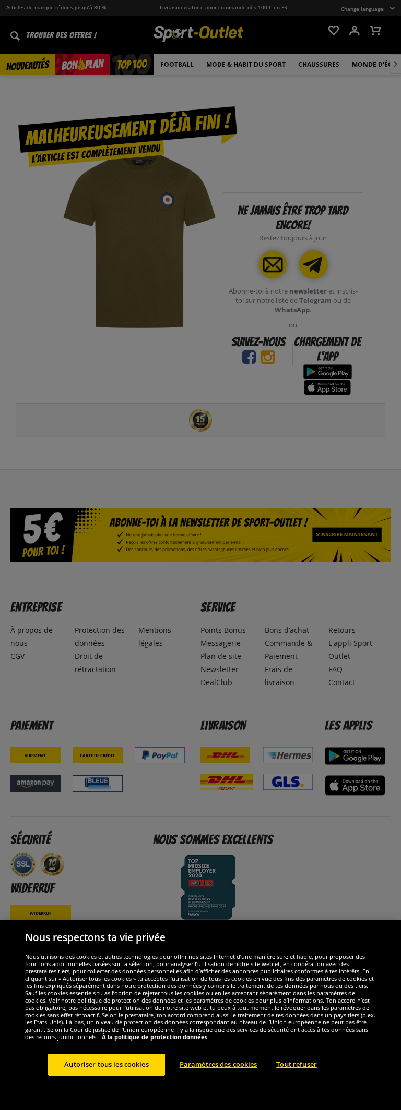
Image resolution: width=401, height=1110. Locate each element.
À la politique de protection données (153, 1037)
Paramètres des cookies (218, 1064)
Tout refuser (296, 1064)
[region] (200, 1015)
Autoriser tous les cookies (106, 1064)
